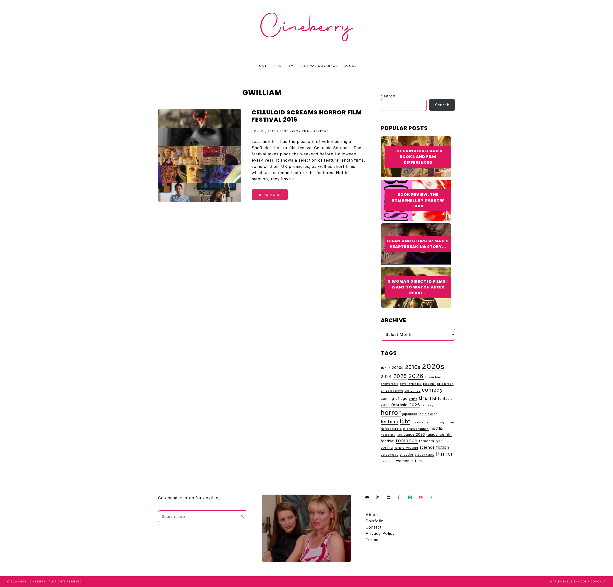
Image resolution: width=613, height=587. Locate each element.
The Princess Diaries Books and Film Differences (418, 156)
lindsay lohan (444, 422)
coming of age (394, 398)
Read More (269, 195)
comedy (432, 390)
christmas (412, 390)
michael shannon (416, 428)
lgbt (405, 421)
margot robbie (391, 428)
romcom (426, 441)
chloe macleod (392, 390)
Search (388, 96)
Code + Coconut (592, 581)
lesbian (389, 421)
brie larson (445, 383)
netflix (436, 428)
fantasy (427, 405)
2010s (412, 367)
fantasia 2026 (405, 404)
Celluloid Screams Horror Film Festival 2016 (307, 116)
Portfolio (375, 521)
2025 (400, 376)
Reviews (321, 131)
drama (428, 398)
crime (413, 399)
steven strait (424, 454)
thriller (444, 454)
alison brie (433, 377)
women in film (409, 461)
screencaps (389, 454)
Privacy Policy (380, 533)
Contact (373, 527)
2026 (416, 376)
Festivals (289, 131)
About (372, 514)
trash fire (388, 461)
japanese (409, 414)
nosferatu (388, 434)
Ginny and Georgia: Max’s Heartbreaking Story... (418, 243)
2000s (397, 368)
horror (391, 413)
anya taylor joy (411, 383)
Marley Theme (561, 581)
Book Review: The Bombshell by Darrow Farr (418, 200)
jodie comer (428, 414)
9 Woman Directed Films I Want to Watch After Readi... (418, 287)
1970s (386, 368)
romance (407, 440)
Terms (372, 539)
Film (306, 131)
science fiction (434, 447)
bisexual (429, 383)
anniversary (389, 383)
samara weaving (406, 447)
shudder (407, 454)
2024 (386, 376)
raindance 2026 (411, 434)
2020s (433, 366)
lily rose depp (422, 422)
